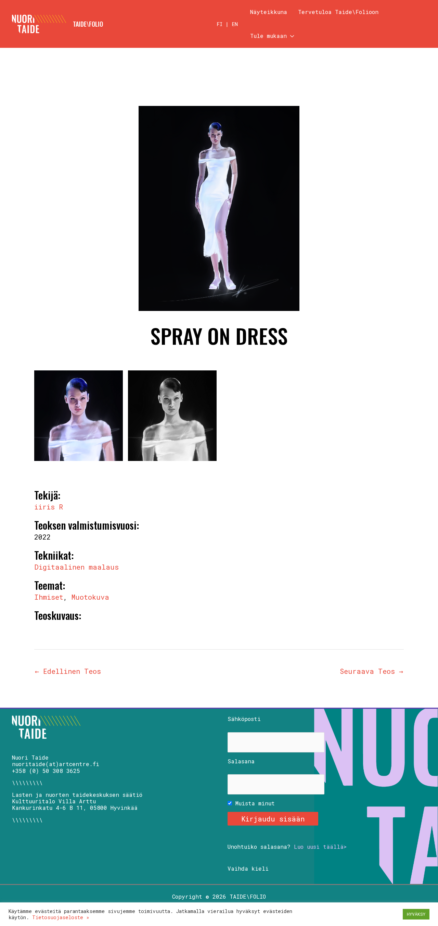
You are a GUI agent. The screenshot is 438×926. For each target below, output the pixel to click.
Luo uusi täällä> (320, 846)
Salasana (241, 761)
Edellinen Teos (68, 671)
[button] (290, 36)
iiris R (48, 506)
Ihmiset (48, 597)
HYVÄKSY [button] (416, 914)
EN (235, 24)
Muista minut (253, 803)
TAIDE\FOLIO (88, 23)
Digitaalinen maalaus (76, 566)
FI (219, 24)
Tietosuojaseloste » (60, 917)
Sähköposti (244, 719)
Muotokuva (90, 597)
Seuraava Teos (371, 671)
